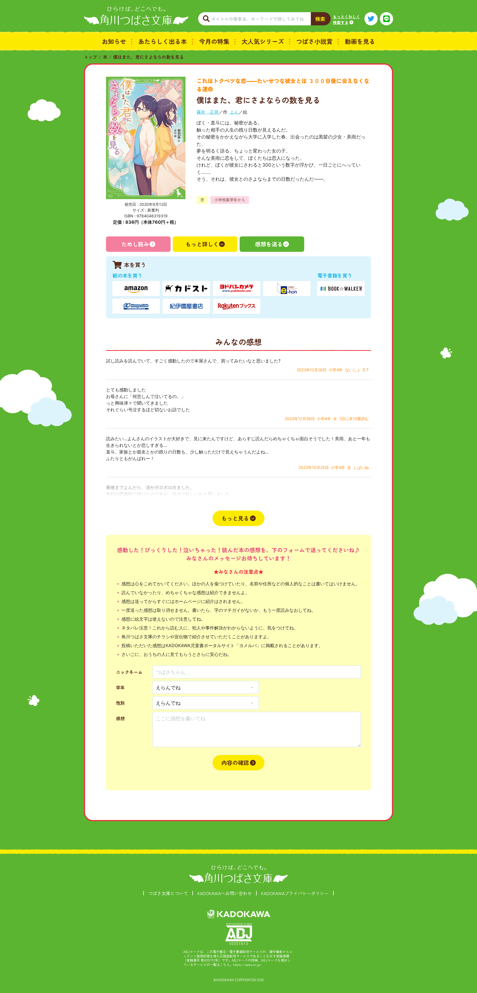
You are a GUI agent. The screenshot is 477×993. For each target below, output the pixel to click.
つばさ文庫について (168, 893)
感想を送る (269, 244)
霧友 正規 (208, 112)
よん (234, 112)
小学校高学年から (229, 199)
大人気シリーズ (263, 41)
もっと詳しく (202, 244)
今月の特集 (214, 41)
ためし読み (135, 244)
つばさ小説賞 (314, 41)
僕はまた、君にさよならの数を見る (148, 57)
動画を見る (360, 41)
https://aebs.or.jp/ (247, 964)
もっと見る (235, 518)
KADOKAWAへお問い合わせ (224, 893)
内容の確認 (235, 763)
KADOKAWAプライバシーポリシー (295, 893)
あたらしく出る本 (162, 41)
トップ (90, 57)
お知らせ (114, 41)
